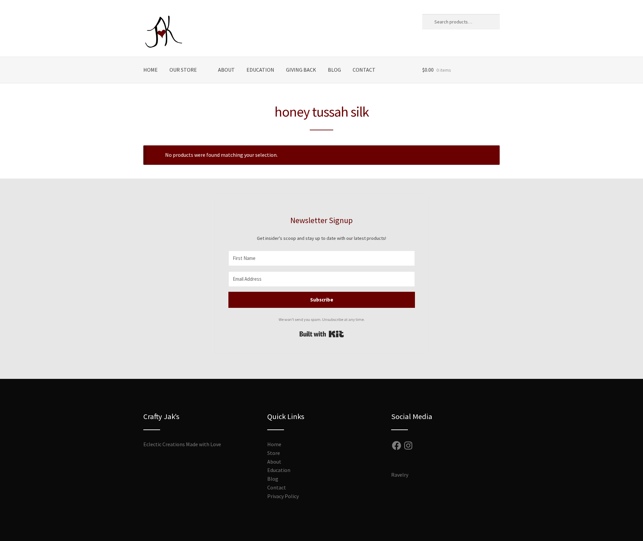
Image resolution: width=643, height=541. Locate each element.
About (226, 69)
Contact (364, 69)
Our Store (183, 69)
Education (260, 69)
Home (150, 69)
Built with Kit (321, 334)
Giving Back (301, 69)
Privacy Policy (283, 496)
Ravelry (399, 474)
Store (273, 453)
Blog (334, 69)
